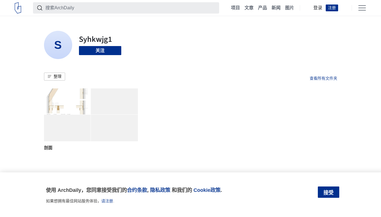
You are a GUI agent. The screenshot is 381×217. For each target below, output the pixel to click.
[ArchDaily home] (18, 8)
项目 (235, 8)
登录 (317, 8)
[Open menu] (362, 7)
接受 (328, 193)
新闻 (276, 8)
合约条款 (137, 190)
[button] (54, 77)
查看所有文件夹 (323, 78)
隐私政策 (160, 190)
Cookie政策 (207, 190)
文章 (249, 8)
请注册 (107, 201)
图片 (289, 8)
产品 (262, 8)
